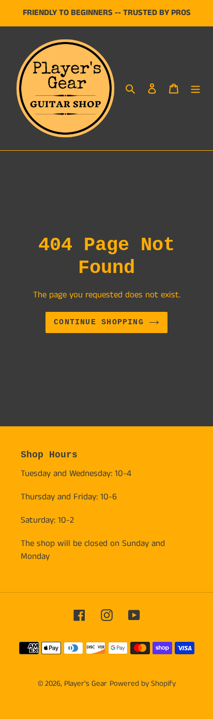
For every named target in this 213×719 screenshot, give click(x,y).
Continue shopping (99, 322)
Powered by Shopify (143, 683)
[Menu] (195, 88)
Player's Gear (85, 683)
